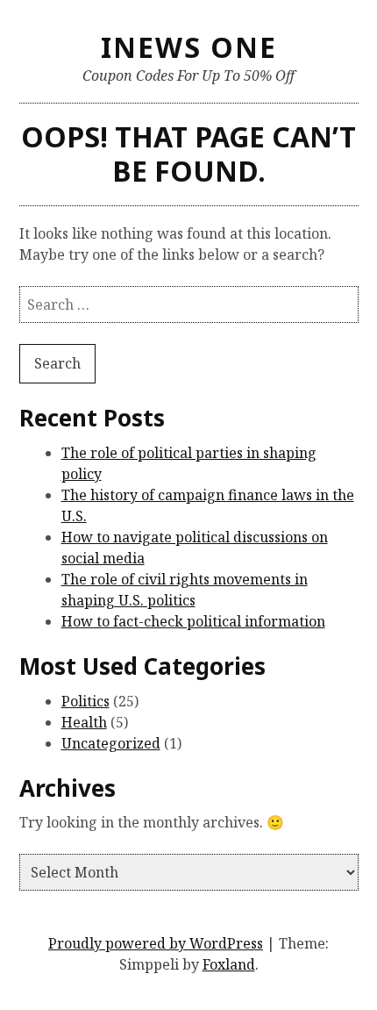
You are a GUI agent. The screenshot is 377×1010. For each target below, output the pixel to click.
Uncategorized (110, 743)
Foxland (229, 964)
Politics (85, 701)
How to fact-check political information (193, 621)
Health (84, 722)
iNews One (189, 47)
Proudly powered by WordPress (155, 943)
